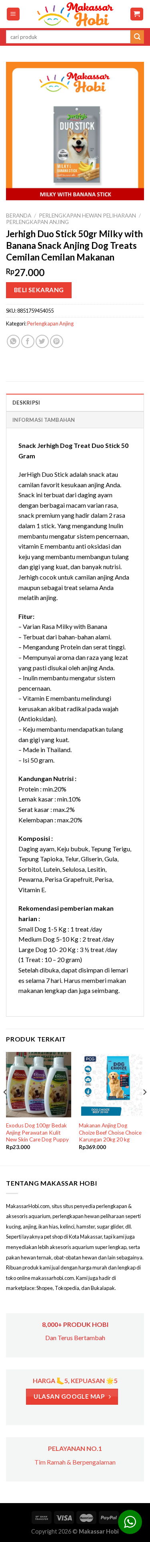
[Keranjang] (137, 14)
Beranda (18, 215)
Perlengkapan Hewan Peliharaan (87, 215)
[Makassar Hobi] (75, 14)
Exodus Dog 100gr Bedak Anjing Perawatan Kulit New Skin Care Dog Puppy (37, 1132)
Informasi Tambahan (43, 420)
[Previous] (6, 1108)
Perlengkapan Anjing (37, 222)
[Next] (144, 1108)
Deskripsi (26, 402)
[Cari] (137, 37)
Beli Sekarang (39, 289)
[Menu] (13, 14)
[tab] (75, 402)
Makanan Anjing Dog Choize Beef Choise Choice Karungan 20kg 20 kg (110, 1132)
